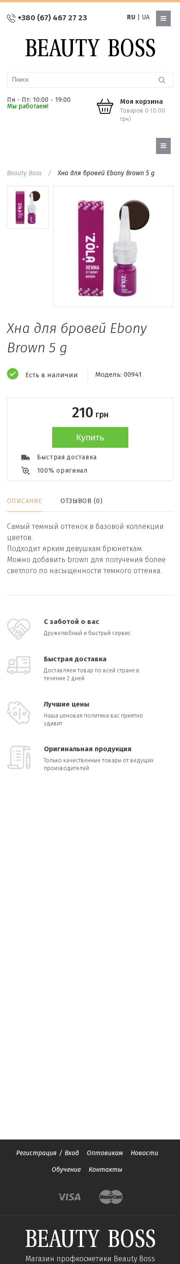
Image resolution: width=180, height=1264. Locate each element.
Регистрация (36, 1153)
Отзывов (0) (81, 501)
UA (146, 17)
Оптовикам (105, 1153)
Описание (24, 501)
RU (131, 17)
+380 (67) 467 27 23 (52, 18)
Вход (72, 1153)
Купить (90, 437)
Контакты (105, 1170)
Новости (144, 1153)
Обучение (66, 1170)
